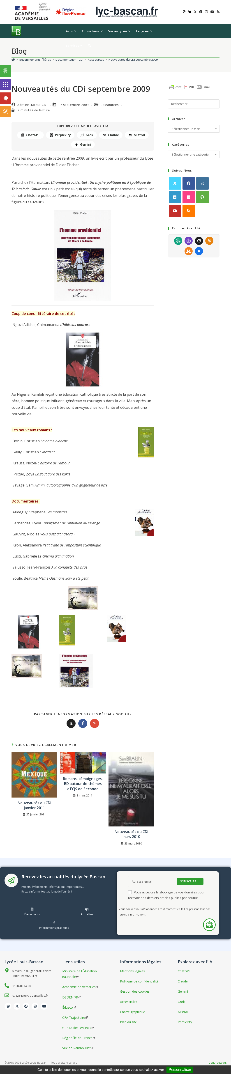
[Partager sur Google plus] (94, 723)
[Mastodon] (8, 1006)
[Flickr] (188, 197)
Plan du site (128, 1022)
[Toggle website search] (89, 45)
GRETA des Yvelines (76, 1028)
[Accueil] (13, 59)
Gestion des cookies (135, 991)
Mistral (139, 135)
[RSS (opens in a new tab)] (217, 11)
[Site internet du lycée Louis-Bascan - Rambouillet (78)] (127, 12)
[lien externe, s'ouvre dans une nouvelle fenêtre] (33, 12)
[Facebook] (188, 183)
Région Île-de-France (77, 1038)
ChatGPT (33, 135)
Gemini (85, 144)
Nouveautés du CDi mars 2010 (131, 834)
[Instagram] (202, 183)
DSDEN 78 (70, 997)
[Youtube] (175, 211)
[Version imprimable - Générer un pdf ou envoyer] (190, 87)
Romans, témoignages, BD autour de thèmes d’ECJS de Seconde (83, 783)
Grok (89, 135)
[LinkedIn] (175, 197)
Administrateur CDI (32, 105)
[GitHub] (202, 197)
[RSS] (188, 211)
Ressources (109, 105)
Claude (113, 135)
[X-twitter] (17, 1006)
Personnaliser (180, 1070)
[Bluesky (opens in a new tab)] (190, 11)
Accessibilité (129, 1002)
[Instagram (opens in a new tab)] (206, 11)
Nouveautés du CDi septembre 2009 (133, 59)
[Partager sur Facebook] (82, 723)
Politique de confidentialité (139, 981)
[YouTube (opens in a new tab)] (212, 11)
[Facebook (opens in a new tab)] (201, 11)
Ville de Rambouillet (76, 1048)
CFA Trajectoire (73, 1017)
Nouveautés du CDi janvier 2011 (34, 805)
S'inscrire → (190, 881)
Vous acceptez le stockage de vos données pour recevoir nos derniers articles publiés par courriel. (166, 895)
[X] (175, 183)
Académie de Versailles (79, 987)
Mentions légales (132, 971)
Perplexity (63, 135)
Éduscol (68, 1007)
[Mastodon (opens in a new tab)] (184, 11)
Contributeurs (217, 1063)
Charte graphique (132, 1012)
